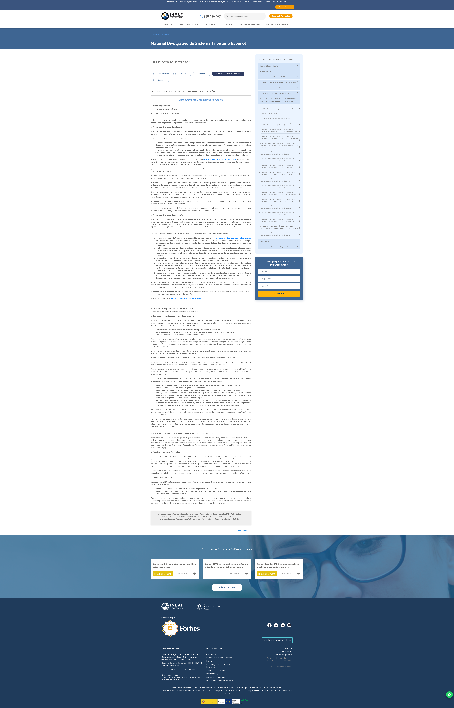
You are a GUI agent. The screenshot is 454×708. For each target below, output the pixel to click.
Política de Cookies (207, 688)
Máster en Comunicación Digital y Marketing (214, 2)
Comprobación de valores (269, 113)
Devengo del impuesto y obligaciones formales (276, 118)
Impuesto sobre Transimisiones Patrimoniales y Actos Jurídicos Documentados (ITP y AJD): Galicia (200, 514)
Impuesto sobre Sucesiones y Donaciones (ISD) (276, 93)
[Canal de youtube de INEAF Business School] (289, 625)
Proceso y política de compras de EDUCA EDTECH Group (221, 691)
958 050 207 (212, 16)
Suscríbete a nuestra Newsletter (277, 640)
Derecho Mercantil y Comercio (219, 680)
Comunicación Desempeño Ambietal (178, 691)
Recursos (211, 25)
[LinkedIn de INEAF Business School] (282, 625)
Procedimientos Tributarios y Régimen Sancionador (278, 247)
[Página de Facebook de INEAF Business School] (269, 625)
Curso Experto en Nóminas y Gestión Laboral (247, 2)
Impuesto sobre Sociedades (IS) (271, 88)
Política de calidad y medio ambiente (265, 688)
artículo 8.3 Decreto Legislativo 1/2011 (220, 159)
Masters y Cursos (189, 25)
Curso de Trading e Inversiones (187, 2)
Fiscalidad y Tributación (216, 677)
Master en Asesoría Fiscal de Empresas (178, 669)
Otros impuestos (265, 241)
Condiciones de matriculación (184, 688)
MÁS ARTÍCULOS (227, 587)
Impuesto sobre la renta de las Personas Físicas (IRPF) (278, 82)
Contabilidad (211, 654)
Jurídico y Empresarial (215, 670)
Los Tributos (243, 530)
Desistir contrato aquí (170, 675)
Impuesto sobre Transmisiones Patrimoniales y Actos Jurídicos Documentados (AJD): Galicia (200, 519)
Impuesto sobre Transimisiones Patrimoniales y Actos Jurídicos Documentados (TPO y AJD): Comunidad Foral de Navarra (279, 145)
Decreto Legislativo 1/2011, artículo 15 (186, 298)
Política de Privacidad (226, 688)
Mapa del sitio (254, 691)
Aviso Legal (242, 688)
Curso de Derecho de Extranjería (275, 2)
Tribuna (228, 25)
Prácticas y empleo (250, 25)
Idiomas (209, 661)
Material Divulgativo (161, 34)
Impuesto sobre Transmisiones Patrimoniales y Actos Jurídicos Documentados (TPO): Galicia (197, 516)
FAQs (227, 693)
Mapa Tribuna (267, 691)
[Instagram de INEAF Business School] (276, 625)
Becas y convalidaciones (278, 25)
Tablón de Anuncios (283, 691)
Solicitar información (281, 16)
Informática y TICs (214, 674)
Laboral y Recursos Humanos (219, 658)
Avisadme (279, 293)
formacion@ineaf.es (284, 655)
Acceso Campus (285, 7)
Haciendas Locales (266, 71)
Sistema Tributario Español (269, 66)
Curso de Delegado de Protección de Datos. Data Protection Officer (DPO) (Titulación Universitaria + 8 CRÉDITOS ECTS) (180, 657)
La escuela (167, 25)
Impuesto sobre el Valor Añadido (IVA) (273, 77)
